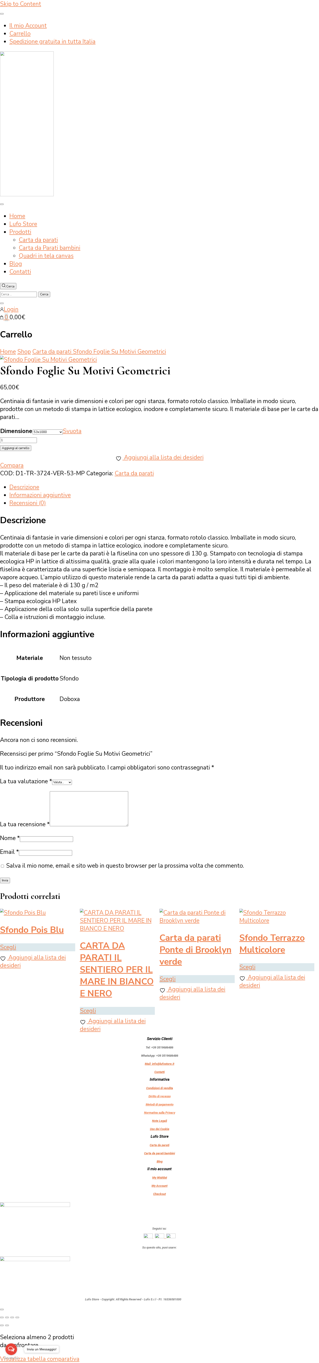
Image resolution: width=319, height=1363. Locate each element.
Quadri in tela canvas (46, 256)
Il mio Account (28, 26)
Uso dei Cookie (159, 1129)
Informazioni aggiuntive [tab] (40, 495)
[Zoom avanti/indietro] (2, 1317)
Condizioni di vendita (159, 1088)
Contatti (20, 272)
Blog (15, 264)
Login (11, 309)
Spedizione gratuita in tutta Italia (52, 42)
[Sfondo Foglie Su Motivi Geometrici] (48, 360)
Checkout (159, 1194)
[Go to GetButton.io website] (11, 1358)
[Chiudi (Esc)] (17, 1317)
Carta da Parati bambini (49, 248)
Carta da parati (38, 240)
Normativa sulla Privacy (159, 1112)
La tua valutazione (26, 781)
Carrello (20, 34)
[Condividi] (12, 1317)
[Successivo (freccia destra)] (7, 1325)
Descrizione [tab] (24, 487)
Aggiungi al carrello (15, 448)
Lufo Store (23, 224)
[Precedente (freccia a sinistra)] (2, 1325)
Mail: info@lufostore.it (159, 1064)
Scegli (8, 947)
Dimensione (16, 431)
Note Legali (159, 1121)
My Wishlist (159, 1177)
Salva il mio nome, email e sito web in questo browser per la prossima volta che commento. (125, 866)
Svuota (72, 431)
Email (9, 852)
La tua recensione (25, 824)
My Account (159, 1186)
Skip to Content (20, 4)
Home (17, 216)
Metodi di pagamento (160, 1104)
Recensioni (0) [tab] (27, 503)
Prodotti (20, 232)
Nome (10, 838)
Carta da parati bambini (159, 1153)
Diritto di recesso (160, 1096)
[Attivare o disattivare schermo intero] (7, 1317)
